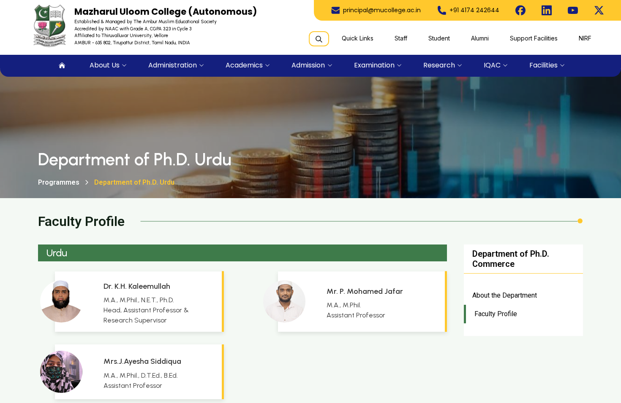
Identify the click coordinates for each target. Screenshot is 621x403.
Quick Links (357, 38)
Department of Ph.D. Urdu (134, 182)
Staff (401, 38)
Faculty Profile (495, 314)
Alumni (480, 38)
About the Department (504, 295)
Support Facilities (534, 38)
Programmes (58, 182)
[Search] (319, 38)
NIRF (585, 38)
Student (439, 38)
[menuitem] (62, 66)
